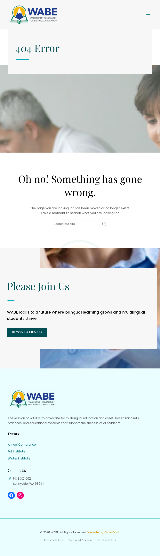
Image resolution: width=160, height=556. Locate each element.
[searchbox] (80, 224)
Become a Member (27, 332)
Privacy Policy (53, 540)
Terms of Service (80, 540)
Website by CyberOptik (103, 532)
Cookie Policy (106, 540)
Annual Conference (22, 444)
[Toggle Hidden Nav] (148, 15)
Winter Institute (19, 458)
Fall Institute (16, 451)
